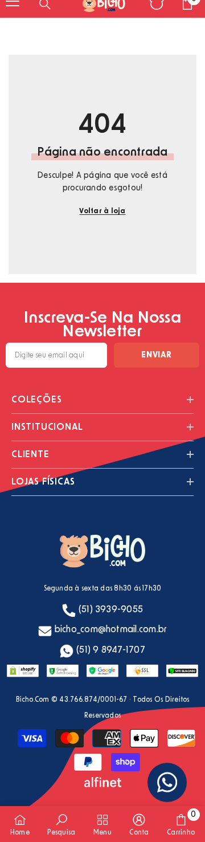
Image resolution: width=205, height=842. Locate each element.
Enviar (156, 355)
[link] (61, 824)
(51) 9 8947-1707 (110, 649)
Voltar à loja (102, 211)
